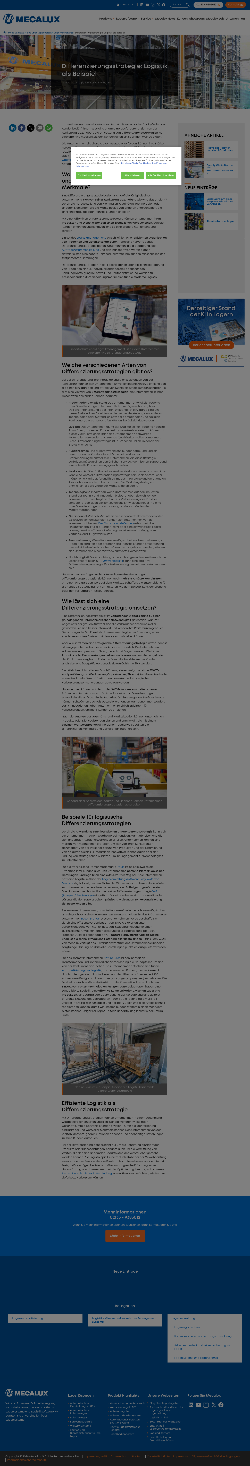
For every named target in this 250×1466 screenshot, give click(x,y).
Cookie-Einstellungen (89, 175)
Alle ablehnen (132, 175)
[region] (126, 166)
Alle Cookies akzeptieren (161, 175)
